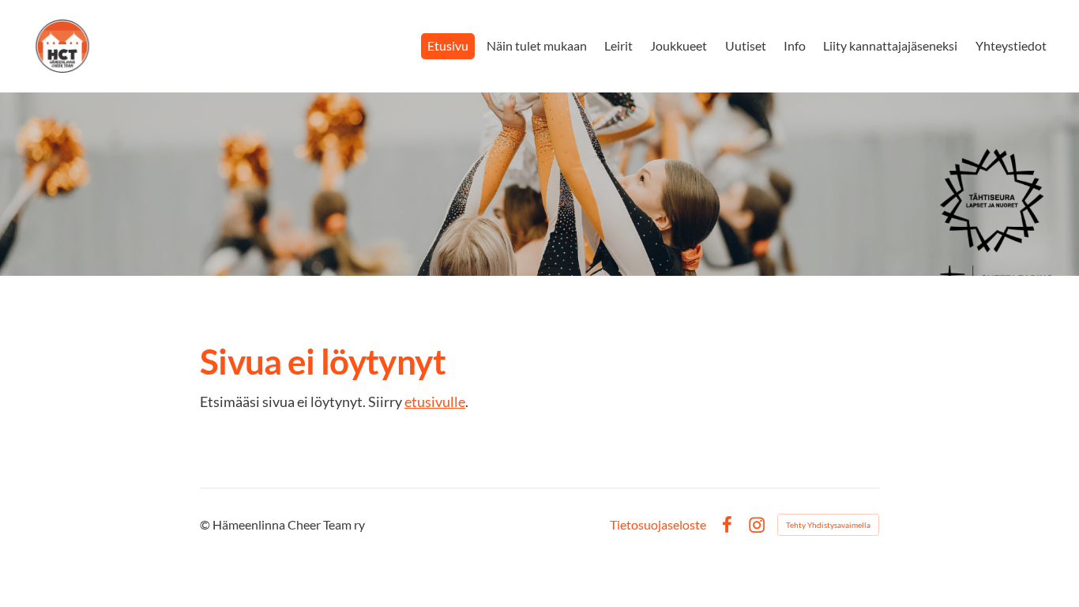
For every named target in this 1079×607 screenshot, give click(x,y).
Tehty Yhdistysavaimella (828, 525)
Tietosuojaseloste (658, 524)
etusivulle (434, 401)
